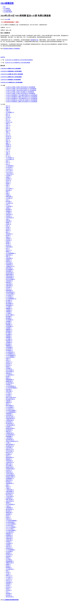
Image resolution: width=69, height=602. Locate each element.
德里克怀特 (9, 480)
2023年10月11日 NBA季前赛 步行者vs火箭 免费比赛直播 (11, 82)
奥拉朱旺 (9, 178)
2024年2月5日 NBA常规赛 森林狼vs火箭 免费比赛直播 (11, 71)
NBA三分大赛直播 (11, 527)
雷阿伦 (8, 230)
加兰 (8, 591)
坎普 (8, 193)
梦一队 (8, 156)
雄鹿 (8, 131)
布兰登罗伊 (9, 348)
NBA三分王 (9, 172)
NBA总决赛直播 (10, 357)
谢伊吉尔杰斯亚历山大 (12, 441)
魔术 (8, 114)
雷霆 (8, 143)
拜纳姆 (8, 242)
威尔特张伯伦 (10, 509)
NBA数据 (9, 203)
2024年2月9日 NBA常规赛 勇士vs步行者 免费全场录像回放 (19, 59)
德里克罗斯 (9, 268)
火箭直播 (10, 48)
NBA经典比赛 (10, 352)
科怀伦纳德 (9, 263)
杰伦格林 (9, 426)
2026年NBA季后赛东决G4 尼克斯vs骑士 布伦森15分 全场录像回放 (21, 100)
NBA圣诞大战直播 (11, 410)
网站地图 (12, 599)
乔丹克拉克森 (10, 451)
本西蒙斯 (9, 545)
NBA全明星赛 (10, 407)
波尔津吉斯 (9, 421)
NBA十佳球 (10, 188)
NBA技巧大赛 (10, 525)
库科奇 (8, 517)
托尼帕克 (9, 216)
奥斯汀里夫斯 (10, 499)
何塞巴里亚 (9, 285)
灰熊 (8, 154)
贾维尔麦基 (9, 391)
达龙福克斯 (9, 498)
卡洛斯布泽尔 (10, 462)
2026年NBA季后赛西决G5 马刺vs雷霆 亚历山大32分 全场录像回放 (21, 98)
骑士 (8, 115)
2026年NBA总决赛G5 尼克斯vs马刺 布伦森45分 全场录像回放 (20, 87)
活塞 (8, 152)
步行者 (36, 39)
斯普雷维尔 (9, 535)
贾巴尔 (8, 404)
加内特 (8, 229)
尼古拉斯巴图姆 (10, 475)
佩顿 (8, 191)
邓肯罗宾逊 (9, 460)
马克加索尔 (9, 543)
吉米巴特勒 (9, 447)
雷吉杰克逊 (9, 494)
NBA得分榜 (9, 167)
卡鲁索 (8, 488)
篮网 (8, 128)
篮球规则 (9, 553)
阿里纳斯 (9, 583)
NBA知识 (9, 392)
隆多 (8, 232)
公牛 (8, 133)
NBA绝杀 (9, 579)
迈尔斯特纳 (9, 429)
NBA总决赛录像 (7, 10)
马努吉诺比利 (10, 217)
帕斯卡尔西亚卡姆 (11, 397)
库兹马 (8, 486)
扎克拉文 (9, 470)
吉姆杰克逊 (9, 536)
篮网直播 (9, 331)
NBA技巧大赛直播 (11, 523)
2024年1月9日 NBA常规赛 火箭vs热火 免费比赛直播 (11, 68)
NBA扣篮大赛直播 (11, 530)
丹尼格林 (9, 368)
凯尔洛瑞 (9, 395)
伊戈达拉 (9, 363)
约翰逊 (8, 177)
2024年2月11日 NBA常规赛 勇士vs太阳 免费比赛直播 (17, 62)
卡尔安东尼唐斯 (10, 293)
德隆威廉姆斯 (10, 379)
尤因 (8, 187)
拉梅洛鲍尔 (9, 582)
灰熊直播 (9, 321)
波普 (8, 485)
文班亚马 (9, 361)
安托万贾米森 (10, 370)
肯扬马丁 (9, 250)
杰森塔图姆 (9, 413)
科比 (8, 164)
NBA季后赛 (10, 157)
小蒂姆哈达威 (10, 420)
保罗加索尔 (9, 233)
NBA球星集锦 (10, 353)
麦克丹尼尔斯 (10, 596)
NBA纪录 (9, 577)
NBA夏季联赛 (10, 165)
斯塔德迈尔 (9, 548)
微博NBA (9, 575)
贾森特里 (9, 282)
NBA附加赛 (9, 551)
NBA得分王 (9, 169)
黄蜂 (8, 107)
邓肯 (8, 204)
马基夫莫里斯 (10, 491)
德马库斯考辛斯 (10, 399)
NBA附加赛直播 (10, 549)
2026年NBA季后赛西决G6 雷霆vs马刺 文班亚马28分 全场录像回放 (21, 96)
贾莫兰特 (9, 431)
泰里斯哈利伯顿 (10, 428)
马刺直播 (9, 327)
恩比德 (8, 376)
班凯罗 (8, 588)
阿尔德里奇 (9, 350)
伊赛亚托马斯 (10, 562)
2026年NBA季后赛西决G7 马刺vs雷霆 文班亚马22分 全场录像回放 (21, 95)
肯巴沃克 (9, 587)
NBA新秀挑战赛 (10, 522)
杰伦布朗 (9, 175)
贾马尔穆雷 (9, 465)
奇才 (8, 106)
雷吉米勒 (9, 190)
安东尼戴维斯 (10, 269)
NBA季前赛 (10, 297)
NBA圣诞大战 (10, 408)
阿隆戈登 (9, 373)
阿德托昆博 (9, 246)
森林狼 (32, 39)
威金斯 (8, 366)
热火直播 (9, 339)
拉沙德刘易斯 (10, 383)
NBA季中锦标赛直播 (11, 387)
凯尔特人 (9, 122)
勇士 (8, 135)
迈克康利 (9, 454)
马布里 (8, 574)
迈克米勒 (9, 287)
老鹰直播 (9, 336)
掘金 (8, 109)
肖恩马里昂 (9, 284)
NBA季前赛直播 (11, 253)
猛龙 (8, 127)
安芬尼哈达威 (10, 272)
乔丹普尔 (9, 541)
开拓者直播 (9, 347)
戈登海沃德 (9, 540)
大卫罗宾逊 (9, 206)
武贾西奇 (9, 238)
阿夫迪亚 (9, 595)
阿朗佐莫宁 (9, 533)
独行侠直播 (9, 303)
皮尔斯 (8, 227)
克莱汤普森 (9, 258)
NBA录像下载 (10, 569)
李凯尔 (8, 455)
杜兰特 (8, 245)
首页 (4, 6)
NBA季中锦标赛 (11, 386)
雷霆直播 (9, 329)
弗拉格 (8, 566)
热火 (8, 120)
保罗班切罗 (9, 472)
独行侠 (8, 136)
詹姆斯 (8, 222)
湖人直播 (9, 300)
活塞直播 (9, 311)
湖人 (8, 130)
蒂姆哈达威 (9, 512)
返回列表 (3, 57)
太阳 (8, 149)
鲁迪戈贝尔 (9, 452)
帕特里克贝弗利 (10, 476)
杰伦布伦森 (9, 415)
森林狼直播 (9, 305)
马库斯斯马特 (10, 433)
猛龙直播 (5, 48)
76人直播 (9, 313)
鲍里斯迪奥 (9, 381)
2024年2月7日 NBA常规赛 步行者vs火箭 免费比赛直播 (11, 76)
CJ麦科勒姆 (9, 438)
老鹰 (8, 110)
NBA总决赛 (10, 159)
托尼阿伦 (9, 240)
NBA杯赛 (9, 559)
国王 (8, 140)
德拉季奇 (9, 481)
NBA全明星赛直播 (11, 412)
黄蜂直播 (9, 337)
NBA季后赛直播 (11, 355)
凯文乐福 (9, 389)
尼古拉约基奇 (10, 371)
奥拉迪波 (9, 556)
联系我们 (16, 599)
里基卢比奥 (9, 464)
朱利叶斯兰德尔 (10, 417)
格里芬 (8, 378)
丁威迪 (8, 506)
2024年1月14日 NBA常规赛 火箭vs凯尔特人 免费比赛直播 (12, 74)
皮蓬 (8, 185)
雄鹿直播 (9, 308)
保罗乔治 (9, 261)
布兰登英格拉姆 (10, 434)
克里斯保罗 (9, 264)
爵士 (8, 118)
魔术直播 (9, 344)
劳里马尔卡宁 (10, 449)
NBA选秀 (9, 198)
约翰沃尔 (9, 519)
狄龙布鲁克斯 (10, 439)
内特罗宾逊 (9, 280)
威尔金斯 (9, 510)
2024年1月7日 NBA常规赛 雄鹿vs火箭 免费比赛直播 (11, 79)
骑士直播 (9, 334)
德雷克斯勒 (9, 196)
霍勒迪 (8, 251)
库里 (8, 256)
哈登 (8, 225)
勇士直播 (9, 302)
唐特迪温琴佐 (10, 457)
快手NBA (9, 580)
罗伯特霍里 (9, 271)
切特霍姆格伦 (10, 478)
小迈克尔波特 (10, 496)
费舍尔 (8, 237)
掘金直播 (9, 340)
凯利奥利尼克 (10, 493)
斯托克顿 (9, 201)
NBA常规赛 (10, 112)
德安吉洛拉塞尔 (10, 444)
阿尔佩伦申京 (10, 423)
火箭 (8, 148)
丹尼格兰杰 (9, 554)
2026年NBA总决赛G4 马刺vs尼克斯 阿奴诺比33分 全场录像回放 (21, 88)
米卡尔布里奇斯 (10, 504)
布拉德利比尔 (10, 446)
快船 (8, 141)
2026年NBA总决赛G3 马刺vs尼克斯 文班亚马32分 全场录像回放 (21, 90)
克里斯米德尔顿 (10, 418)
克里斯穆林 (9, 507)
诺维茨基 (9, 221)
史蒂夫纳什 (9, 214)
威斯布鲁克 (9, 255)
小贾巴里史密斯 (10, 425)
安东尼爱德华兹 (10, 292)
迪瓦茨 (8, 515)
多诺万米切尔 (10, 501)
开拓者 (8, 146)
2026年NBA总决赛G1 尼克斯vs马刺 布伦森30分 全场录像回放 (20, 93)
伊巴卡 (8, 360)
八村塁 (8, 442)
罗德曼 (8, 195)
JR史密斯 (9, 384)
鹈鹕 (8, 123)
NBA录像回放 (7, 3)
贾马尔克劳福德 (10, 279)
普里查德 (9, 567)
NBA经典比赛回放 (7, 11)
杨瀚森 (8, 557)
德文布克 (9, 365)
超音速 (8, 183)
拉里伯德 (9, 400)
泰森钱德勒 (9, 290)
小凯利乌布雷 (10, 473)
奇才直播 (9, 332)
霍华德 (8, 243)
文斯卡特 (9, 546)
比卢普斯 (9, 212)
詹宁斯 (8, 585)
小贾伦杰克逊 (10, 174)
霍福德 (8, 502)
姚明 (8, 570)
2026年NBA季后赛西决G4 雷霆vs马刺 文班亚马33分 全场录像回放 (21, 101)
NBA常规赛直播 (16, 48)
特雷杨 (8, 564)
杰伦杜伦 (9, 590)
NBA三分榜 (9, 170)
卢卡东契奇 (9, 295)
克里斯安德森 (10, 277)
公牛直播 (9, 306)
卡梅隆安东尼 (10, 266)
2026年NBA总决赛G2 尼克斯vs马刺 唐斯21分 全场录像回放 (20, 91)
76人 (8, 151)
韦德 (8, 219)
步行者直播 (9, 319)
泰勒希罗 (9, 459)
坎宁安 (8, 572)
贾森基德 (9, 211)
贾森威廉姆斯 (10, 561)
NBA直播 (8, 19)
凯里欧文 (9, 259)
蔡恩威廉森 (9, 436)
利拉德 (8, 224)
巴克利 (8, 180)
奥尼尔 (8, 182)
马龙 (8, 199)
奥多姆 (8, 235)
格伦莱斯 (9, 514)
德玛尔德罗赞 (10, 405)
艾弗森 (8, 208)
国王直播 (9, 316)
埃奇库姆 (9, 593)
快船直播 (9, 324)
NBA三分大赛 (10, 528)
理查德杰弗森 (10, 274)
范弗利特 (9, 402)
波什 (8, 248)
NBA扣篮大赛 (10, 532)
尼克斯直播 (9, 326)
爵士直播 (9, 323)
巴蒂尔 (8, 358)
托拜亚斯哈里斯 (10, 468)
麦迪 (8, 161)
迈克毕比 (9, 289)
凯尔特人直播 (10, 314)
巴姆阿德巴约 (10, 483)
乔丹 (8, 162)
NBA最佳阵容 (10, 374)
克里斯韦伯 (9, 538)
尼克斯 (8, 138)
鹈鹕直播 (9, 345)
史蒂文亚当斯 (10, 276)
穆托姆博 (9, 209)
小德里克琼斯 (10, 489)
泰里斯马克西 (10, 467)
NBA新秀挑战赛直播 (11, 520)
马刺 (8, 125)
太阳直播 (9, 310)
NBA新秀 (9, 394)
